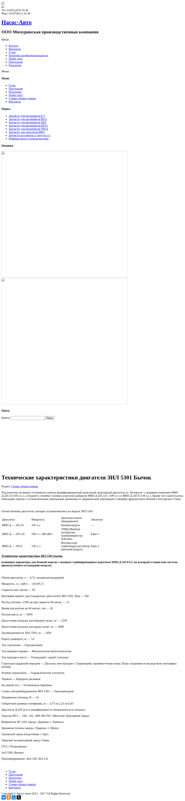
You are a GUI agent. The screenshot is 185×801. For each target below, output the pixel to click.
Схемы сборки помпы (22, 98)
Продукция (16, 61)
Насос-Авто (16, 22)
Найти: (5, 417)
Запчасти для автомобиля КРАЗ (28, 125)
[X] (19, 797)
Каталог (14, 45)
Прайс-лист (16, 58)
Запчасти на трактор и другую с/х (29, 135)
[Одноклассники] (9, 797)
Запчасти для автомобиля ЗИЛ (27, 122)
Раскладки (15, 65)
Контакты (15, 49)
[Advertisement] (92, 445)
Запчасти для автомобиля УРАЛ (28, 128)
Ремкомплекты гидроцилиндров (29, 138)
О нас (12, 52)
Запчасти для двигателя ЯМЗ (26, 132)
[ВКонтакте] (3, 797)
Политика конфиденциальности (28, 55)
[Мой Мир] (14, 797)
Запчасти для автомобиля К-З (27, 115)
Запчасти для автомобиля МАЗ (28, 119)
